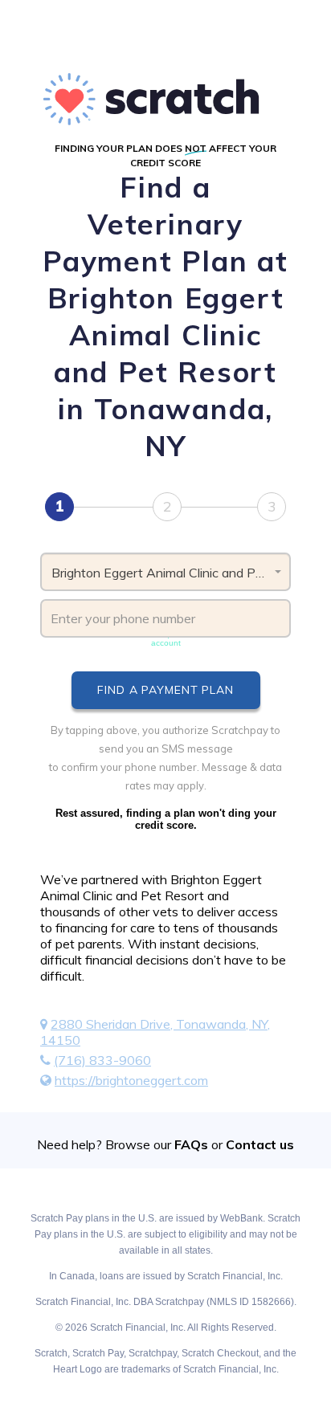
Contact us (260, 1144)
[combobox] (165, 572)
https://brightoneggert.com (131, 1080)
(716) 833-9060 (102, 1060)
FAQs (191, 1144)
